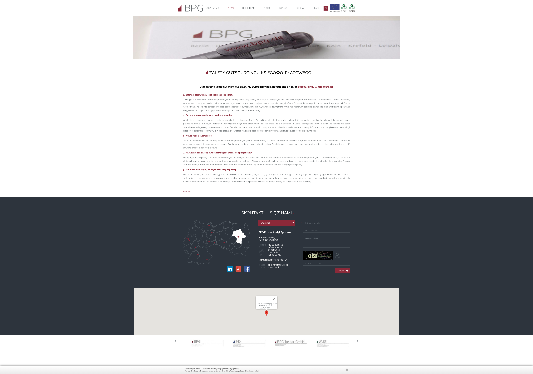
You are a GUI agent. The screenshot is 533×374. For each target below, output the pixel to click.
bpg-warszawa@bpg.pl (278, 265)
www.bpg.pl (273, 267)
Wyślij (341, 270)
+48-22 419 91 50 (275, 245)
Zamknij (347, 369)
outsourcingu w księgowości (315, 86)
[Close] (274, 299)
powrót (186, 191)
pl (326, 8)
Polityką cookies (233, 369)
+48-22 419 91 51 (275, 247)
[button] (266, 313)
